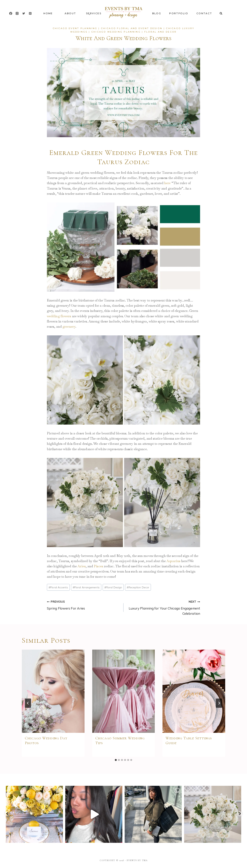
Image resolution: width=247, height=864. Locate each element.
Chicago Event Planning (75, 28)
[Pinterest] (30, 13)
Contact (204, 13)
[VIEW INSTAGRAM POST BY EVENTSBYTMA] (59, 838)
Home (48, 13)
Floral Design (113, 587)
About (70, 13)
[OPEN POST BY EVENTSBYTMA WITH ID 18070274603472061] (34, 814)
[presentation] (53, 691)
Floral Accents (58, 587)
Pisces (98, 566)
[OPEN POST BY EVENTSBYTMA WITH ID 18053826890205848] (153, 814)
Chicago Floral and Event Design (131, 28)
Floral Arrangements (86, 587)
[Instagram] (17, 13)
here (167, 183)
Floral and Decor (160, 31)
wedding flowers (59, 316)
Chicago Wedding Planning (116, 31)
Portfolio (178, 13)
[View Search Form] (221, 13)
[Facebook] (11, 13)
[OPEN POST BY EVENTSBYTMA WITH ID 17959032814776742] (212, 814)
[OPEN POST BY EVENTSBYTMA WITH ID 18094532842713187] (93, 814)
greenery (69, 326)
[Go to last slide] (28, 703)
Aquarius (173, 561)
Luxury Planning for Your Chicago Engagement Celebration (164, 607)
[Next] (219, 703)
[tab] (116, 760)
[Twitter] (24, 13)
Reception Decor (138, 587)
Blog (156, 13)
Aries (82, 566)
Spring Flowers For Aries (66, 605)
